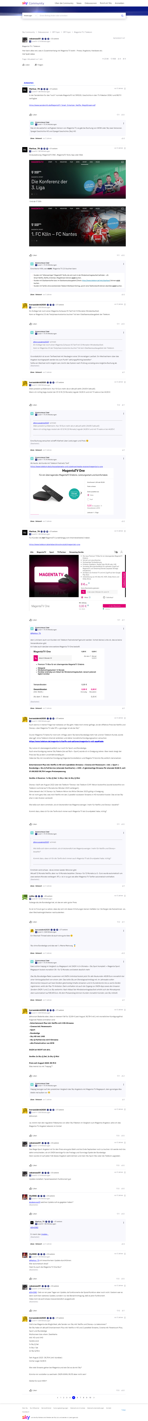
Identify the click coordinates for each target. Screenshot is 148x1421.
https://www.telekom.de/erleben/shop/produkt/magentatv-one (54, 544)
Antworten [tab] (28, 83)
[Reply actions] (123, 123)
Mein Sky (25, 1408)
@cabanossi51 (34, 1202)
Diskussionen (91, 3)
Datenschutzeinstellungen (95, 1408)
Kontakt (108, 1408)
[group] (105, 58)
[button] (32, 138)
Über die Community (64, 3)
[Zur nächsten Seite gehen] (94, 1397)
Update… (45, 1234)
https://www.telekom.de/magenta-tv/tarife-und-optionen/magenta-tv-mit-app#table (66, 741)
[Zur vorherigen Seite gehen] (58, 1397)
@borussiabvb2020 (41, 342)
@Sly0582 (34, 1227)
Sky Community (28, 32)
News (79, 3)
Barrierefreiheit (46, 1408)
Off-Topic (56, 32)
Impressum (25, 1412)
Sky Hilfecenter (34, 1408)
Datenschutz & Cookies (77, 1408)
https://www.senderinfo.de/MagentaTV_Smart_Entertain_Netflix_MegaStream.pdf (62, 105)
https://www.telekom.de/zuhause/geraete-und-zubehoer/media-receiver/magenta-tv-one (66, 466)
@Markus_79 (35, 633)
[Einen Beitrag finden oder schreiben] (122, 16)
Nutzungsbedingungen (60, 1408)
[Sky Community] (34, 3)
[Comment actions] (125, 88)
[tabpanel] (74, 742)
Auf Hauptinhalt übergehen (10, 1)
